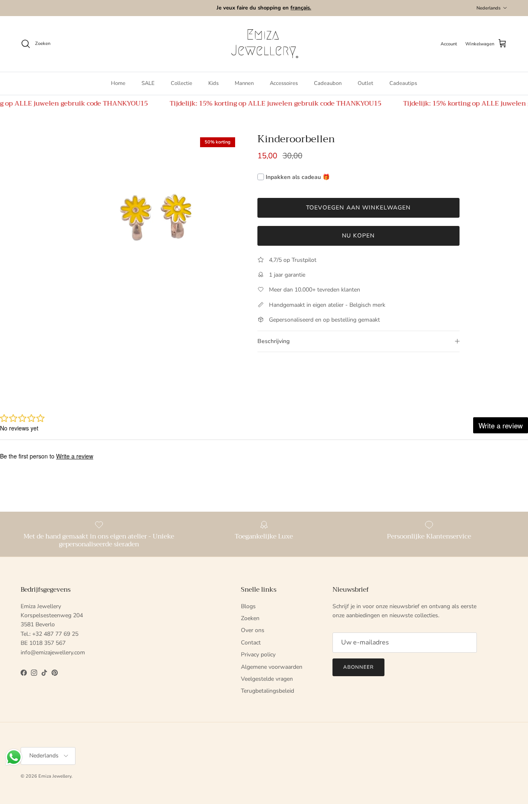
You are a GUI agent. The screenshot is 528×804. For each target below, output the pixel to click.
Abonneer (358, 667)
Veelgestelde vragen (267, 679)
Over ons (252, 630)
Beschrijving (273, 341)
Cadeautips (403, 83)
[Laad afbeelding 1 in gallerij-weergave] (154, 218)
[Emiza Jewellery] (264, 43)
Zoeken (250, 618)
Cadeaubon (328, 83)
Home (118, 83)
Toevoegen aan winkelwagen (358, 208)
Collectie (181, 83)
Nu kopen (358, 236)
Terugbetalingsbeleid (267, 691)
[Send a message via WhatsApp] (14, 757)
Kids (213, 83)
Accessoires (284, 83)
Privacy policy (258, 654)
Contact (251, 642)
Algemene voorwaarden (271, 667)
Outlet (365, 83)
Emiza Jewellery (54, 776)
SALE (148, 83)
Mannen (244, 83)
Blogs (248, 606)
